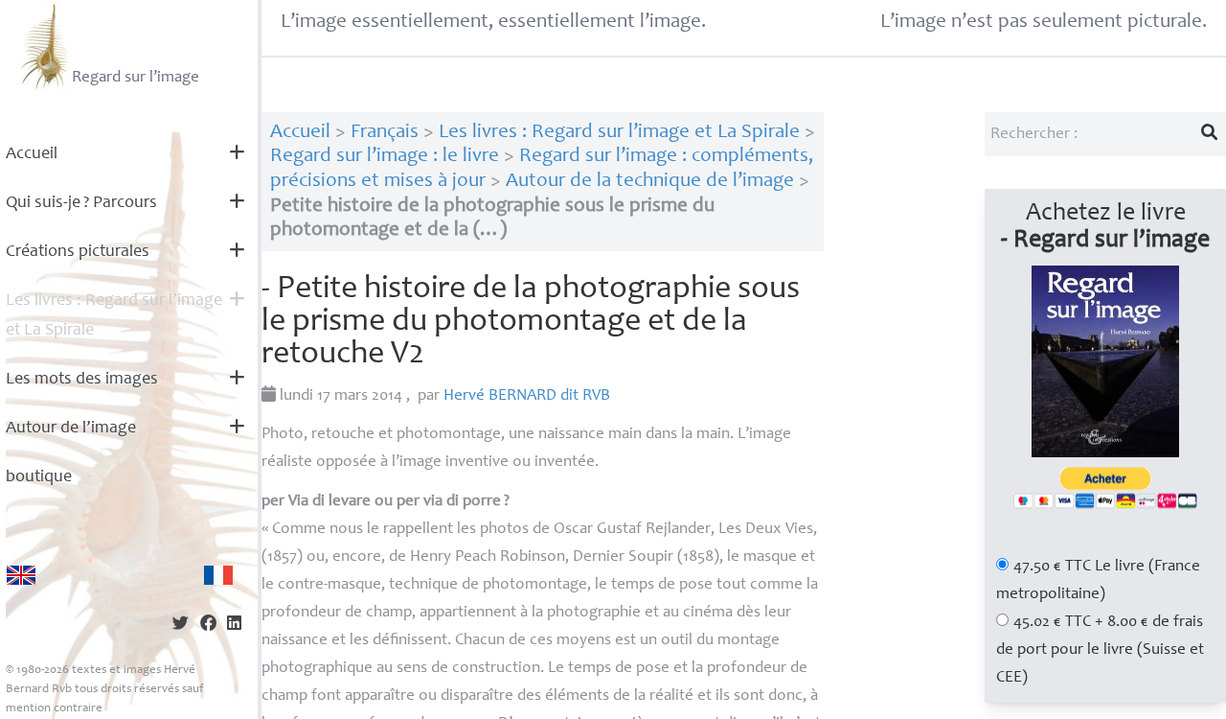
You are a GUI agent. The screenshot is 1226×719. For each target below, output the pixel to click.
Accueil (31, 154)
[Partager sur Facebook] (208, 625)
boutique (39, 477)
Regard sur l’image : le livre (384, 157)
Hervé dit (526, 396)
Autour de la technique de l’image (650, 182)
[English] (21, 575)
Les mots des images (82, 379)
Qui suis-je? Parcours (81, 203)
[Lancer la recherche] (1209, 134)
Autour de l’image (71, 428)
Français (385, 133)
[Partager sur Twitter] (180, 625)
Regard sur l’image (135, 78)
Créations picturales (77, 252)
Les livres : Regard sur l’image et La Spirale (114, 315)
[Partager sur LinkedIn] (234, 625)
